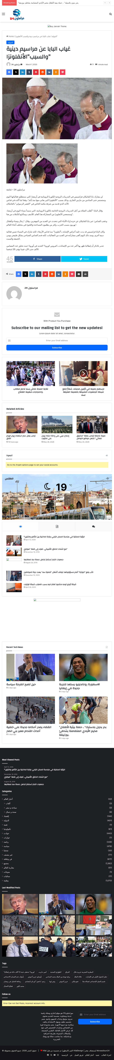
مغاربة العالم (9, 868)
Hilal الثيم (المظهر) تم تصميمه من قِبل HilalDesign (63, 1050)
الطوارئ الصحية (55, 972)
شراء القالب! (106, 1055)
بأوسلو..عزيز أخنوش (35, 977)
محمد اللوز (20, 986)
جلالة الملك (78, 977)
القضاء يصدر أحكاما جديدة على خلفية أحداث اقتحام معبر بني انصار (28, 729)
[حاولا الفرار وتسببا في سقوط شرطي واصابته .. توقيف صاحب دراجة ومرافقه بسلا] (57, 946)
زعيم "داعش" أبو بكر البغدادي (35, 981)
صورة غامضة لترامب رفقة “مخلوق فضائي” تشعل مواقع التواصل (91, 437)
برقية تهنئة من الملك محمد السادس (58, 977)
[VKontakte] (49, 72)
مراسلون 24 (15, 64)
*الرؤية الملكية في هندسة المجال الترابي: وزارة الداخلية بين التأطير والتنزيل (54, 537)
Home (11, 36)
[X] (16, 72)
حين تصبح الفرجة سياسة (21, 684)
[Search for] (110, 15)
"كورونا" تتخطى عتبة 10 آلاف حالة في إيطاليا (19, 972)
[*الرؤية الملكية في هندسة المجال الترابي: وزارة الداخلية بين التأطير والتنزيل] (14, 540)
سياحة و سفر (11, 807)
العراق (67, 972)
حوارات (7, 838)
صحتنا (6, 850)
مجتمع (6, 863)
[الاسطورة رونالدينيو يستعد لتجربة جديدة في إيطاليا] (83, 667)
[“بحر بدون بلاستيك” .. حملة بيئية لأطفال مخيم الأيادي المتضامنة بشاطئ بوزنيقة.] (83, 710)
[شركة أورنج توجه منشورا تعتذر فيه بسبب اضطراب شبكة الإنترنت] (14, 587)
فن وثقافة (8, 859)
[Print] (85, 274)
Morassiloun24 (103, 1050)
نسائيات (7, 876)
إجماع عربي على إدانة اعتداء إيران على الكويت (55, 437)
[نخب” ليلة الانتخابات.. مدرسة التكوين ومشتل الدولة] (20, 946)
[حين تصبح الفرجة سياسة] (30, 667)
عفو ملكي (75, 981)
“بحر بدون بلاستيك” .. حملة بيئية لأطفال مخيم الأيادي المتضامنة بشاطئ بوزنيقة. (82, 731)
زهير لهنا (52, 981)
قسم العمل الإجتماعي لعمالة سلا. (94, 981)
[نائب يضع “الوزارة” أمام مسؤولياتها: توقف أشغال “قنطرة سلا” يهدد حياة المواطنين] (14, 576)
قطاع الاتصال (8, 986)
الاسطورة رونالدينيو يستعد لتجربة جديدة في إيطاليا (79, 686)
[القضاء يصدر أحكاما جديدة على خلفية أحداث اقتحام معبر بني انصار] (30, 710)
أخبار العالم (8, 799)
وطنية (6, 880)
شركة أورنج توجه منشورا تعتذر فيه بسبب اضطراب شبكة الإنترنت (50, 584)
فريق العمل (78, 1055)
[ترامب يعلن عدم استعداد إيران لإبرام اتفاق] (21, 424)
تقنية (6, 825)
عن (71, 1055)
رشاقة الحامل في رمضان (12, 981)
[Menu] (3, 15)
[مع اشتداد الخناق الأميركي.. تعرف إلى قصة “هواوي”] (14, 552)
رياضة (6, 842)
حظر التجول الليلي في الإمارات (96, 977)
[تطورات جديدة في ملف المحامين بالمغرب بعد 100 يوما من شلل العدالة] (94, 946)
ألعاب (8, 803)
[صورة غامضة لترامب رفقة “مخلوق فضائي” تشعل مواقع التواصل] (92, 424)
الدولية (54, 36)
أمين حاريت (42, 972)
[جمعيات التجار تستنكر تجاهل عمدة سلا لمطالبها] (14, 563)
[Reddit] (42, 72)
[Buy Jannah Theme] (57, 26)
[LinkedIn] (22, 72)
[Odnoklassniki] (56, 72)
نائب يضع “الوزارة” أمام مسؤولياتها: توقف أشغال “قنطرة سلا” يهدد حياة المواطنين (58, 572)
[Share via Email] (78, 274)
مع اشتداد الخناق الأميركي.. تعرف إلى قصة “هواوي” (45, 549)
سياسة (6, 846)
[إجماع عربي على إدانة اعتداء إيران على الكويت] (57, 424)
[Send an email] (21, 64)
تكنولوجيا (7, 829)
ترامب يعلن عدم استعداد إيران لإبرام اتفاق (20, 437)
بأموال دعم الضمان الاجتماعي (14, 977)
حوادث (6, 833)
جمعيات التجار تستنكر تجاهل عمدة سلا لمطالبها (43, 559)
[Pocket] (62, 72)
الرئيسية (65, 1055)
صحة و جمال (11, 812)
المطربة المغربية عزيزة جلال (83, 972)
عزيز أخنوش (63, 981)
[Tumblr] (29, 72)
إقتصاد (6, 816)
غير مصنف (8, 855)
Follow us (6, 994)
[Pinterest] (36, 72)
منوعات (7, 872)
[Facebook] (9, 72)
